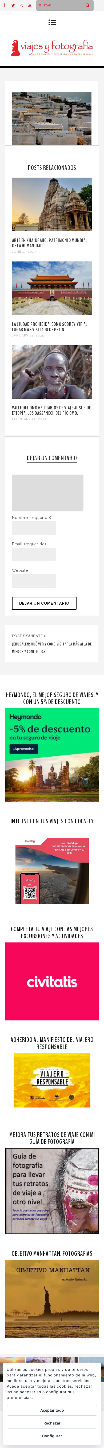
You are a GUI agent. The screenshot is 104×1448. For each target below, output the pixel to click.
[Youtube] (32, 5)
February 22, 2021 (29, 419)
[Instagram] (24, 5)
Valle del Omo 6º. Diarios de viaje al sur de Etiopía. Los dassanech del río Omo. (51, 410)
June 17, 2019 (24, 251)
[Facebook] (7, 5)
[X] (15, 5)
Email (29, 544)
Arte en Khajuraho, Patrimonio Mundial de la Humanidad (49, 243)
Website (20, 570)
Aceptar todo (52, 1410)
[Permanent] (52, 230)
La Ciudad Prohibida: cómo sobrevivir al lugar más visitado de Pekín (49, 327)
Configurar (52, 1436)
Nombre (31, 517)
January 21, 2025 (28, 335)
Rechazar (52, 1423)
